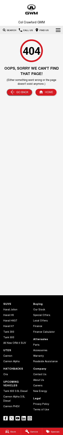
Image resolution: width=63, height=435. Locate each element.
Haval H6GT (10, 320)
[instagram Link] (30, 418)
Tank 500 (8, 337)
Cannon (7, 355)
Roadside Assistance (45, 361)
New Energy (40, 391)
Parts (36, 344)
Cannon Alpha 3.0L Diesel (14, 398)
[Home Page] (31, 9)
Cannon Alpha (11, 361)
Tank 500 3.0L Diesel (15, 391)
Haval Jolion (10, 309)
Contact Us (39, 374)
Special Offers (41, 315)
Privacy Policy (41, 403)
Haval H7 (8, 326)
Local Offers (40, 320)
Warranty (38, 355)
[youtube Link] (17, 418)
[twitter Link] (11, 418)
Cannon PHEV (11, 406)
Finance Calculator (44, 331)
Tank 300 (8, 331)
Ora (5, 374)
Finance (37, 326)
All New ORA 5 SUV (14, 342)
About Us (38, 379)
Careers (38, 385)
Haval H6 (8, 315)
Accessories (40, 350)
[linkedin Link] (24, 418)
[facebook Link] (5, 418)
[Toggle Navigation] (58, 30)
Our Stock (39, 309)
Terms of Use (41, 409)
